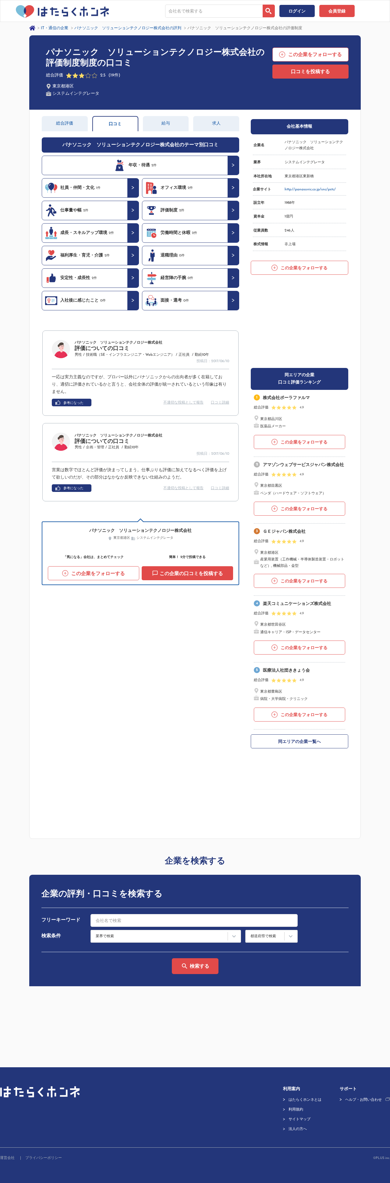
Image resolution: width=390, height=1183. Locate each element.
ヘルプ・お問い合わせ (363, 1100)
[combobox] (214, 11)
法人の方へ (298, 1129)
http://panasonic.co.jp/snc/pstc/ (310, 189)
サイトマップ (299, 1119)
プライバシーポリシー (43, 1158)
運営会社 (7, 1158)
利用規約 (296, 1109)
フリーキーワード (60, 920)
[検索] (269, 11)
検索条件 (51, 936)
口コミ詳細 (220, 402)
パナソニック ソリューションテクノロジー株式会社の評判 (127, 28)
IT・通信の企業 (54, 28)
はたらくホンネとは (305, 1100)
